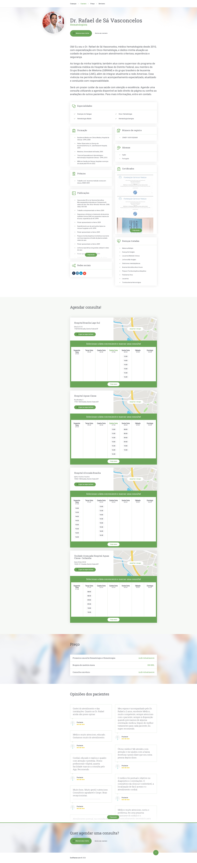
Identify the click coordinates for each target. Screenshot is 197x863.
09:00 (125, 437)
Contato (53, 52)
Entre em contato (101, 33)
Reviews (102, 4)
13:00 (113, 429)
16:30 (113, 454)
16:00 (125, 377)
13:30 (125, 356)
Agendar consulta (54, 48)
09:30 (125, 442)
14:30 (125, 364)
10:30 (125, 450)
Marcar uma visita (82, 33)
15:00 (125, 369)
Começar (73, 4)
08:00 (125, 429)
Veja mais (135, 230)
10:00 (125, 446)
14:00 (125, 360)
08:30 (125, 433)
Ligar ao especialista (85, 334)
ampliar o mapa (135, 329)
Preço (92, 4)
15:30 (125, 373)
